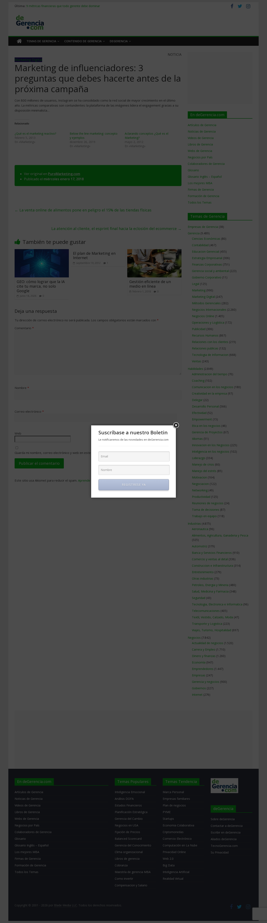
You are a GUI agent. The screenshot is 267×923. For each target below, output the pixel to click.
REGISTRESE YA (134, 485)
